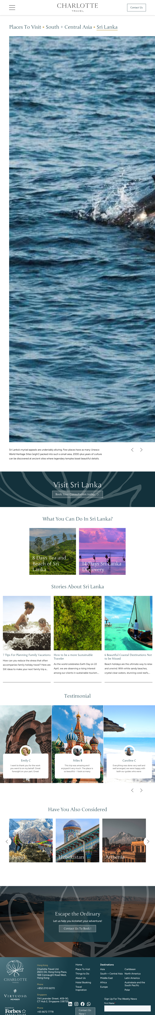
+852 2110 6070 (46, 988)
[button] (31, 7)
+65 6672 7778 (45, 1011)
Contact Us (136, 7)
